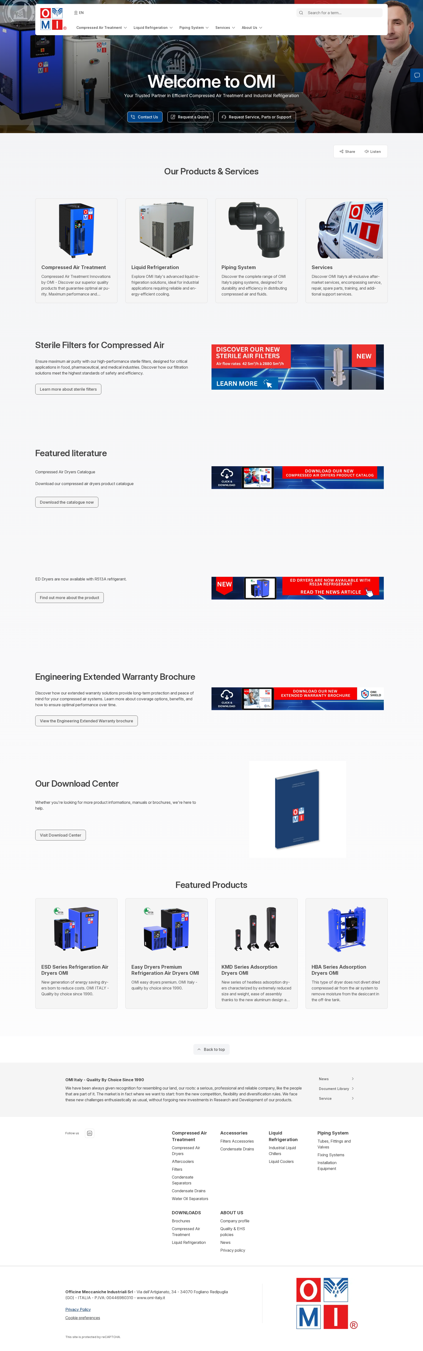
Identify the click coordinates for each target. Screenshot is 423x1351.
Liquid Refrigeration (189, 1242)
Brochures (181, 1220)
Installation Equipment (327, 1165)
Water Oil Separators (190, 1198)
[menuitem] (102, 27)
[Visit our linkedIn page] (89, 1133)
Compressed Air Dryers (186, 1150)
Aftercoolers (183, 1161)
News (225, 1242)
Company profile (234, 1220)
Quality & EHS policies (232, 1231)
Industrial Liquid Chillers (282, 1150)
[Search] (301, 12)
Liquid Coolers (281, 1161)
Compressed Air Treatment (186, 1231)
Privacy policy (232, 1250)
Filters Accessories (237, 1141)
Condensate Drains (189, 1190)
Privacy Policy (78, 1309)
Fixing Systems (330, 1154)
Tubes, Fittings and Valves (334, 1144)
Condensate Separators (182, 1180)
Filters (177, 1169)
